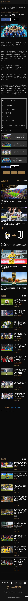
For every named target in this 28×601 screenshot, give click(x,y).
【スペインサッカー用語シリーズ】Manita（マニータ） (13, 202)
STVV (15, 467)
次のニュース (21, 173)
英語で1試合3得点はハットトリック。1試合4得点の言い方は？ (20, 323)
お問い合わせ (19, 591)
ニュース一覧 (14, 173)
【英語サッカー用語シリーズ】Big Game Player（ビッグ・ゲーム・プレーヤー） (20, 371)
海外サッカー (17, 529)
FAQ (12, 591)
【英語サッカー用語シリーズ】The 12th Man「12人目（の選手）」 (20, 395)
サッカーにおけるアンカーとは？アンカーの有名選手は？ (20, 335)
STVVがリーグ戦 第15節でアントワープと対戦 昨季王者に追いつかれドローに (20, 511)
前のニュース (6, 173)
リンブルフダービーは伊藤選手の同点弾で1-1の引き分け (20, 475)
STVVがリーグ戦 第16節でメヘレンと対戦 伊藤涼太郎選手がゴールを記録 (20, 499)
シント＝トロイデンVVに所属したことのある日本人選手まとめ (13, 267)
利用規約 (6, 591)
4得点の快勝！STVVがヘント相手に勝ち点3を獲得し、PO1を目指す (20, 463)
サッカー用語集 (17, 304)
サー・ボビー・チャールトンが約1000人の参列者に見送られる (20, 523)
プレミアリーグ (17, 527)
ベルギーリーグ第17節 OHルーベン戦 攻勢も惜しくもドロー (20, 486)
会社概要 (20, 592)
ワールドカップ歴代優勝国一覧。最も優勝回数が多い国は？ (13, 288)
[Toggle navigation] (26, 2)
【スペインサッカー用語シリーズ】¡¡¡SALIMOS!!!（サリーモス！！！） (20, 358)
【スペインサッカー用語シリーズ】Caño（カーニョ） (20, 383)
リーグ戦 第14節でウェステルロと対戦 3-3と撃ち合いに (20, 537)
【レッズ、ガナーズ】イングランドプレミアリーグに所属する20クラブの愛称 (13, 224)
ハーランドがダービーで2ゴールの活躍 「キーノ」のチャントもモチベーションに (20, 562)
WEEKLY (18, 180)
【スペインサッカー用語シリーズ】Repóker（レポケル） (20, 300)
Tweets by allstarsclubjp (8, 411)
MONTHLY (25, 180)
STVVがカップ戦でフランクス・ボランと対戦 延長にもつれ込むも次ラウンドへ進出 (20, 549)
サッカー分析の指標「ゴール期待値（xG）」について (19, 312)
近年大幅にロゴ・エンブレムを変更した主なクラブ (13, 245)
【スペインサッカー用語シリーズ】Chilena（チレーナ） (20, 346)
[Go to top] (26, 595)
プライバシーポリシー (10, 592)
